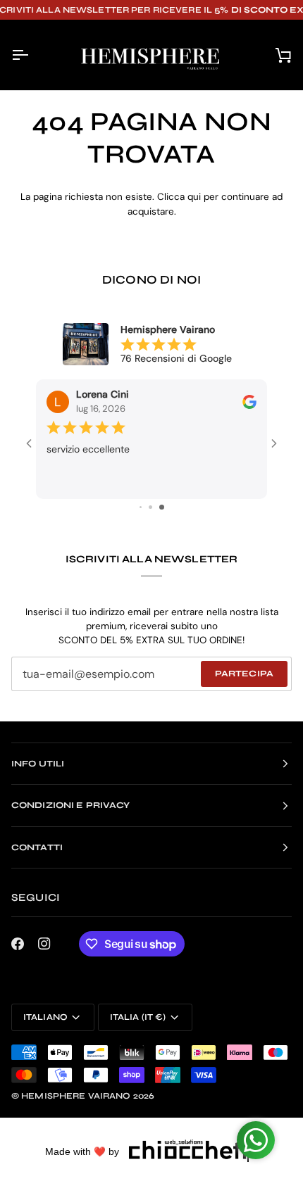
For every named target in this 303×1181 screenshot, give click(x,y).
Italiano (45, 1017)
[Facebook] (17, 943)
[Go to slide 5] (161, 507)
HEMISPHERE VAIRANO (75, 1096)
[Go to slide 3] (141, 507)
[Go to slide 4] (150, 507)
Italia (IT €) (138, 1017)
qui (194, 197)
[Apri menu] (32, 55)
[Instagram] (44, 943)
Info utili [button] (37, 764)
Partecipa (244, 673)
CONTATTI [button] (37, 847)
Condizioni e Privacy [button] (70, 805)
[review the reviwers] (249, 402)
